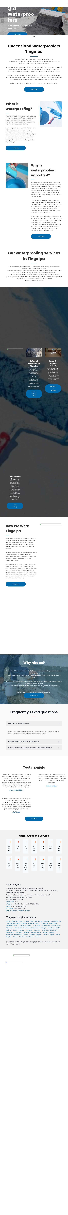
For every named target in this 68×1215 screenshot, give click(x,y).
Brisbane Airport (33, 923)
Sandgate (9, 934)
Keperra (21, 930)
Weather (9, 904)
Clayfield (22, 925)
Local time (9, 908)
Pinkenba (52, 932)
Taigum (45, 934)
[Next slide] (65, 21)
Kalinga (8, 930)
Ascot (21, 921)
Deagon (28, 925)
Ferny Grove (56, 925)
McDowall (37, 930)
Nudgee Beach (36, 932)
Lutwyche (29, 930)
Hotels (8, 906)
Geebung (26, 928)
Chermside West (11, 925)
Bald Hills (34, 921)
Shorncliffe (17, 934)
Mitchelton (45, 930)
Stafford (25, 934)
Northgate (19, 932)
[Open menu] (66, 3)
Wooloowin (30, 937)
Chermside (53, 923)
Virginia (51, 934)
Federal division (11, 911)
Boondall (47, 921)
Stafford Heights (35, 934)
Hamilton (50, 928)
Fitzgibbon (9, 928)
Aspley (26, 921)
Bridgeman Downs (13, 923)
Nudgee (26, 932)
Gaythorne (18, 928)
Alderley (15, 921)
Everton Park (46, 925)
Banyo (40, 921)
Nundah (45, 932)
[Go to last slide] (2, 21)
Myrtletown (54, 930)
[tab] (33, 36)
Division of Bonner (23, 911)
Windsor (22, 937)
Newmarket (10, 932)
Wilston (15, 937)
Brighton (24, 923)
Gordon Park (35, 928)
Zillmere (38, 937)
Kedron (15, 930)
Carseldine (44, 923)
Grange (43, 928)
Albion (8, 921)
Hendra (57, 928)
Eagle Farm (36, 925)
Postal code (10, 902)
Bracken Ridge (56, 921)
